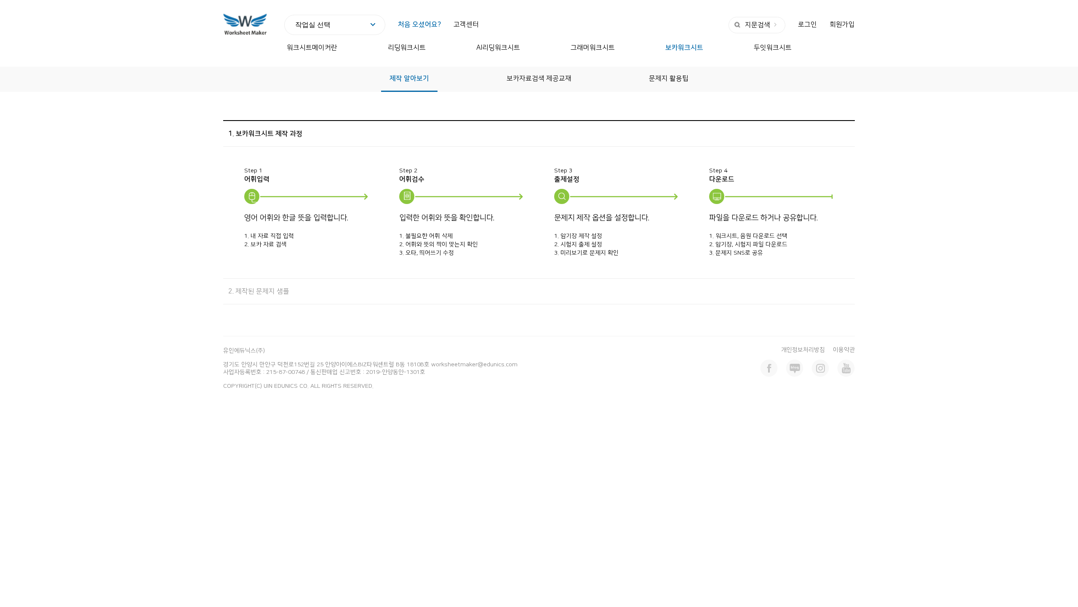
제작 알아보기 (409, 78)
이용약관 (844, 349)
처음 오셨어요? (419, 24)
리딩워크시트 (407, 47)
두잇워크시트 (773, 47)
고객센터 (466, 24)
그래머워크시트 (593, 47)
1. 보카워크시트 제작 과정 (265, 133)
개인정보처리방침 (803, 349)
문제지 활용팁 (668, 78)
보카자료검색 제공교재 (539, 78)
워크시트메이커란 (312, 47)
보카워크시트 (684, 47)
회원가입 (842, 24)
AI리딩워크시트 (498, 47)
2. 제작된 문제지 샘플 (258, 291)
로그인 (807, 24)
